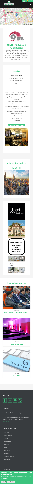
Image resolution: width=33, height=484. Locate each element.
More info (5, 478)
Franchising (7, 459)
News (5, 447)
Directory (6, 444)
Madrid (16, 168)
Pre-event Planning (9, 456)
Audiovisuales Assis (16, 344)
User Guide (7, 450)
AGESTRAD (16, 375)
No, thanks (11, 481)
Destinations (7, 441)
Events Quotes (8, 435)
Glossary (6, 453)
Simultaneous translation (16, 125)
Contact (6, 438)
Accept (4, 481)
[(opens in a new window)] (16, 219)
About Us (6, 432)
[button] (16, 15)
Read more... (6, 422)
